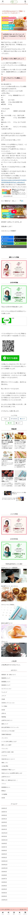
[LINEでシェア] (5, 599)
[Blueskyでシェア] (17, 591)
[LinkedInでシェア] (17, 599)
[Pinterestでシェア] (11, 599)
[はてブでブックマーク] (23, 595)
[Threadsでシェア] (11, 595)
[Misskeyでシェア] (23, 591)
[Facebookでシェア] (5, 595)
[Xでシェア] (5, 591)
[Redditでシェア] (17, 595)
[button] (18, 423)
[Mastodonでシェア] (11, 591)
